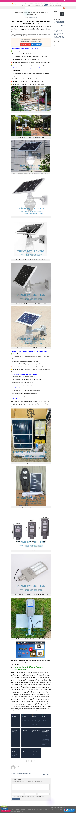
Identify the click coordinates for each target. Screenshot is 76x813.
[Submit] (64, 8)
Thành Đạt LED (20, 811)
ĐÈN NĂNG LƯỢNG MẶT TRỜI (37, 5)
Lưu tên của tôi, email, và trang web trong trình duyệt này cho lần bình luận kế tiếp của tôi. (29, 796)
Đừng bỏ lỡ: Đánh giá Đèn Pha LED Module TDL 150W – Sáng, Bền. (59, 30)
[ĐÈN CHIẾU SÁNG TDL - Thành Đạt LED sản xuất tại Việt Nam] (15, 4)
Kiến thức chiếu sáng (57, 5)
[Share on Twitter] (29, 761)
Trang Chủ (24, 3)
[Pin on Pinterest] (33, 761)
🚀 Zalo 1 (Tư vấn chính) (25, 44)
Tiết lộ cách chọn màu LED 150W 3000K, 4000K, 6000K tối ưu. (59, 38)
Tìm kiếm (55, 11)
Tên (13, 791)
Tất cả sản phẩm (30, 3)
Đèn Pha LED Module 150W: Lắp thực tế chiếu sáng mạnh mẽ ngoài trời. (59, 22)
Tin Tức (46, 5)
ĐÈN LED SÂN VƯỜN (26, 5)
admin (36, 17)
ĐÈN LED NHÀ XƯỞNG (59, 3)
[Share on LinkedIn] (34, 761)
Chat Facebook (4, 808)
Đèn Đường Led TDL (38, 3)
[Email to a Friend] (31, 761)
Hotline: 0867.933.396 (6, 810)
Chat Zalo (4, 806)
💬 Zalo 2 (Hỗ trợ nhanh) (36, 44)
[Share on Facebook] (27, 761)
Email (26, 791)
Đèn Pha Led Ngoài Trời (48, 3)
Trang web (40, 791)
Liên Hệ (50, 5)
